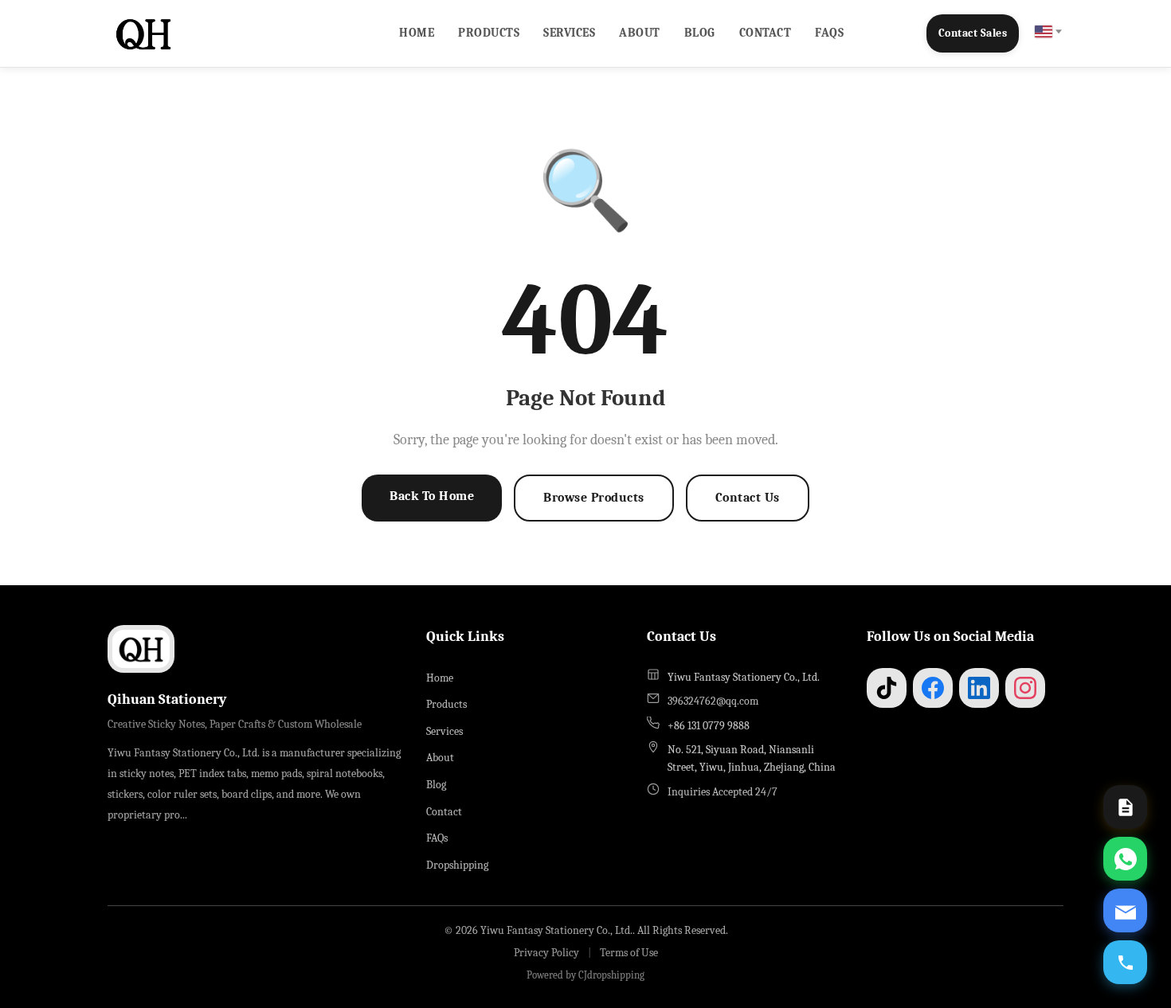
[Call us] (1125, 962)
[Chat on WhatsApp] (1125, 859)
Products (488, 32)
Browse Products (593, 497)
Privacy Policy (546, 953)
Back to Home (432, 496)
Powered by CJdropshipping (585, 975)
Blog (699, 32)
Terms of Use (629, 953)
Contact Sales (973, 33)
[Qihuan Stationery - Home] (143, 33)
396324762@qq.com (713, 701)
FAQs (829, 32)
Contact (765, 32)
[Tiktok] (887, 688)
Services (569, 32)
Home (416, 32)
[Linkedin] (979, 688)
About (639, 32)
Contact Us (747, 497)
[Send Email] (1125, 910)
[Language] (1047, 31)
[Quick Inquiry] (1125, 807)
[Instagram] (1025, 688)
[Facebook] (933, 688)
